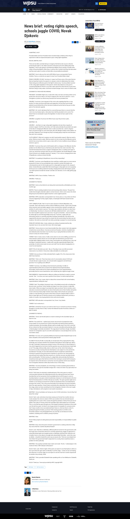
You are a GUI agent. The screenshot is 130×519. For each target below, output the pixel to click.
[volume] (29, 9)
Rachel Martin (32, 41)
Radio (33, 14)
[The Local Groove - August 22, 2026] (89, 26)
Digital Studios (42, 14)
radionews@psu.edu (91, 147)
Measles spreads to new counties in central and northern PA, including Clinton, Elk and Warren (100, 71)
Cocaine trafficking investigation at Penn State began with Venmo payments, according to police (100, 49)
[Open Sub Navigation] (29, 14)
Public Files (90, 507)
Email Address (90, 132)
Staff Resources (73, 507)
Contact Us (54, 510)
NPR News (31, 467)
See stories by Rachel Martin (40, 481)
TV (28, 14)
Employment (54, 507)
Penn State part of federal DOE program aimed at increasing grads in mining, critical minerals (100, 83)
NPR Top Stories (40, 467)
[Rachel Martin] (27, 480)
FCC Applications (91, 510)
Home (24, 14)
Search (71, 510)
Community (50, 14)
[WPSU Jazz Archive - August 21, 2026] (89, 37)
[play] (25, 10)
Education (59, 14)
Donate (103, 3)
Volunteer (81, 14)
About (67, 14)
